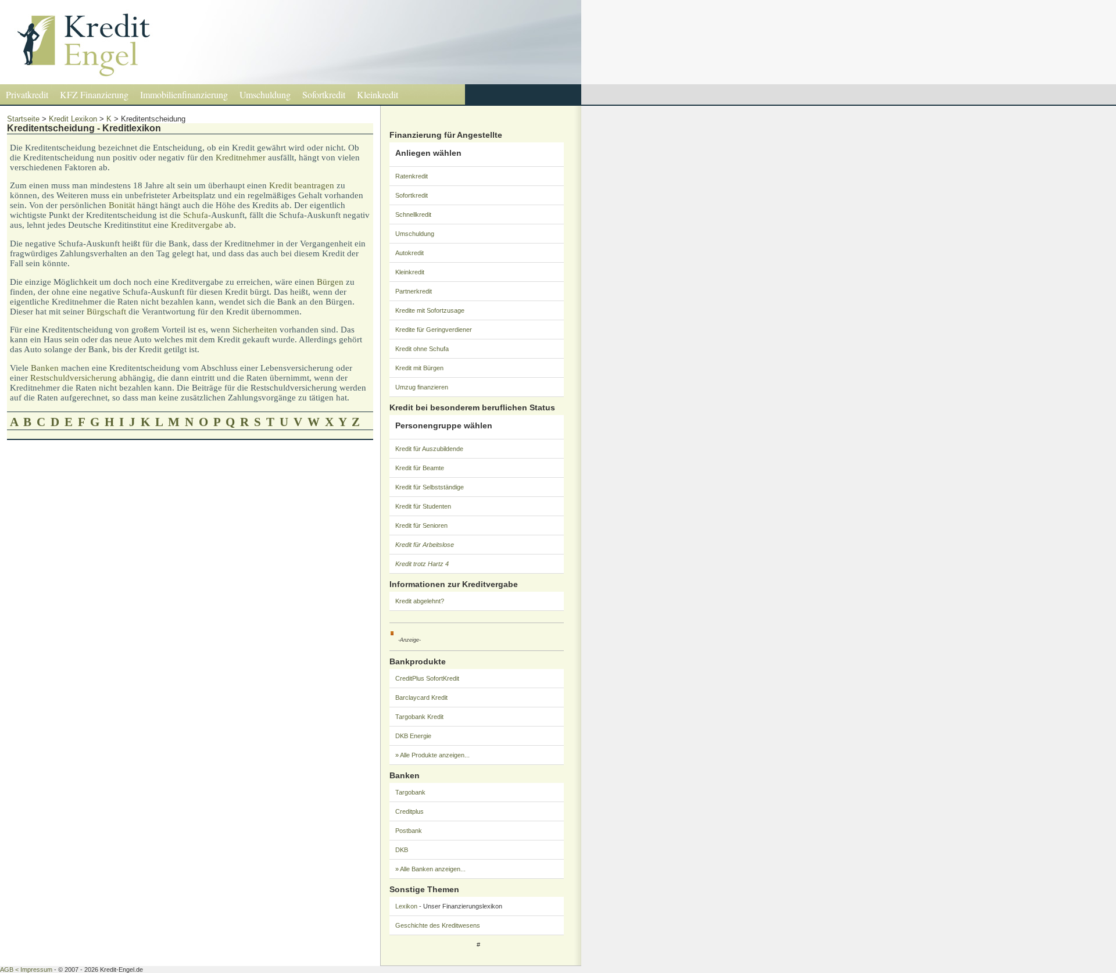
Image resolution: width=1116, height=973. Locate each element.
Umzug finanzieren (421, 387)
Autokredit (409, 252)
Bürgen (330, 282)
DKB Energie (413, 735)
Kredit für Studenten (423, 506)
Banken (45, 368)
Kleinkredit (377, 94)
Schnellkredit (413, 214)
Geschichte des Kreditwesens (437, 925)
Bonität (122, 205)
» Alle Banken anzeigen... (430, 868)
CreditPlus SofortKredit (427, 678)
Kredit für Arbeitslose (424, 544)
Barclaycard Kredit (421, 697)
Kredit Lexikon (73, 119)
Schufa (195, 215)
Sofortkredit (323, 94)
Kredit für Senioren (421, 525)
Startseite (23, 119)
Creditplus (409, 811)
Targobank (410, 792)
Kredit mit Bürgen (419, 367)
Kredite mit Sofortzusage (429, 310)
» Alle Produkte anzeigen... (432, 755)
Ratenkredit (411, 176)
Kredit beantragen (301, 185)
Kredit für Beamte (419, 467)
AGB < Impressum (26, 969)
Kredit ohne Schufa (422, 348)
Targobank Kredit (419, 716)
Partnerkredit (413, 291)
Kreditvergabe (197, 225)
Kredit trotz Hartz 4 (422, 563)
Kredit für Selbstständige (429, 487)
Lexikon (406, 906)
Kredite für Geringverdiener (433, 329)
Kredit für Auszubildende (429, 448)
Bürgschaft (106, 311)
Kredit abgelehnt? (419, 601)
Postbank (408, 830)
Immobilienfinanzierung (184, 94)
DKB (401, 849)
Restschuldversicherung (73, 377)
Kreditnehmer (241, 157)
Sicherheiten (255, 329)
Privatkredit (27, 94)
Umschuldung (265, 94)
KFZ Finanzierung (94, 94)
